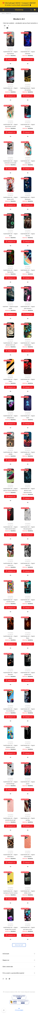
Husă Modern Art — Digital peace (28, 783)
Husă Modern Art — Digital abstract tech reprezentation (28, 491)
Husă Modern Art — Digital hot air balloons (10, 710)
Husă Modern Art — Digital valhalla (10, 453)
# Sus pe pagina (19, 1010)
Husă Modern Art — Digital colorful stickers (10, 601)
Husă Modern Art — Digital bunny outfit (10, 198)
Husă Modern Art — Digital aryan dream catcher (10, 126)
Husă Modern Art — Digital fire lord (28, 235)
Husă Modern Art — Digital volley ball (28, 453)
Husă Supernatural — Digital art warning (27, 89)
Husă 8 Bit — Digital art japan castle (10, 308)
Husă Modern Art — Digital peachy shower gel (10, 819)
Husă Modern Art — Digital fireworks (10, 674)
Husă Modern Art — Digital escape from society (10, 928)
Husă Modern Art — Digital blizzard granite (28, 528)
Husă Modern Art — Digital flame (28, 637)
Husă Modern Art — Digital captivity (28, 564)
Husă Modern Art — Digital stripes (10, 380)
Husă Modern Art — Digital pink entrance (28, 308)
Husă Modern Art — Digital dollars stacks (28, 892)
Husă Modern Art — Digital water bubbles (28, 856)
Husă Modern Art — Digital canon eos (10, 564)
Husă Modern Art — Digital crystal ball (28, 601)
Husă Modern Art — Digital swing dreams (10, 417)
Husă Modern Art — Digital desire (10, 637)
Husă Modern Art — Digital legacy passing (28, 710)
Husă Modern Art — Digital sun (28, 380)
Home (3, 13)
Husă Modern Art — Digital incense (28, 746)
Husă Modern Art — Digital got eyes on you (28, 928)
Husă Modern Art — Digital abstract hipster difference (10, 490)
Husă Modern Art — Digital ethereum (28, 53)
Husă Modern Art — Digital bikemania (28, 198)
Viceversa (10, 48)
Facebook (10, 50)
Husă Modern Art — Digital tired (28, 417)
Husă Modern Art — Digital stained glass (28, 344)
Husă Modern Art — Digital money (10, 89)
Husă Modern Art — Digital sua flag (28, 819)
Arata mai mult (19, 945)
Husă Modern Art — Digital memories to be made (10, 162)
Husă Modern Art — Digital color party (28, 162)
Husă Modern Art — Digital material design (10, 783)
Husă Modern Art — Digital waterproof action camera (10, 892)
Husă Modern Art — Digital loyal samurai (10, 53)
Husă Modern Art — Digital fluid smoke (10, 271)
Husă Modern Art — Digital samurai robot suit (10, 344)
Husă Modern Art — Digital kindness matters (10, 746)
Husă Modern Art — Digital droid (10, 235)
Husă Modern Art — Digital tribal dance (10, 856)
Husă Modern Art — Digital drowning (28, 126)
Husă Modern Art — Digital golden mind (28, 674)
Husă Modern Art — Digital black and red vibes (10, 528)
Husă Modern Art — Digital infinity (28, 271)
